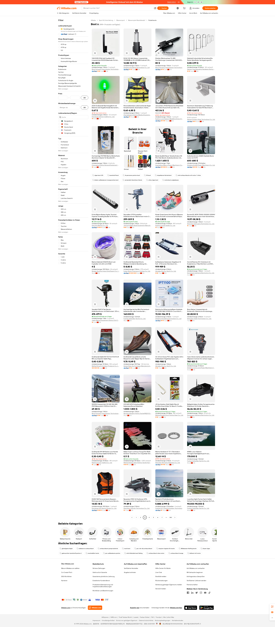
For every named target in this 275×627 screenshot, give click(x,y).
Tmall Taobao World (125, 617)
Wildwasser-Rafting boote (188, 548)
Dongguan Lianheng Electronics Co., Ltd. (200, 273)
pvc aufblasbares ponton (112, 553)
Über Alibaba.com (67, 564)
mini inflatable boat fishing (134, 553)
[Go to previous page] (132, 517)
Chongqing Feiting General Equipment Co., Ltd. (106, 165)
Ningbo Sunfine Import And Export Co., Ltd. (106, 271)
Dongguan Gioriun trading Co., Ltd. (103, 117)
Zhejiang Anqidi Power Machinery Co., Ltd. (201, 165)
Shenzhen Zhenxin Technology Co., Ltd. (137, 508)
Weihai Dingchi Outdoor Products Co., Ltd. (106, 366)
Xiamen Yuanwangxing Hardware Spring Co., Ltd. (201, 69)
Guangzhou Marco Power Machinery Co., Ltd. (169, 165)
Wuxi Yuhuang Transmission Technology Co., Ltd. (106, 69)
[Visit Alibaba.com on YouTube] (205, 592)
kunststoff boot (114, 175)
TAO (152, 617)
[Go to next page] (175, 517)
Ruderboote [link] (152, 20)
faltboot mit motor (195, 553)
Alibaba (93, 20)
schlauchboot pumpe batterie (109, 548)
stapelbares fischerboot (164, 175)
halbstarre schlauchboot (86, 548)
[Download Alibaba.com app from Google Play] (206, 608)
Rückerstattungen (161, 580)
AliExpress (105, 617)
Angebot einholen (130, 572)
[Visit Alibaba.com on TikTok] (209, 592)
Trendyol (158, 617)
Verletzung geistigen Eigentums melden (168, 584)
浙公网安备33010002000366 (173, 624)
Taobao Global (144, 617)
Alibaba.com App (176, 608)
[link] (272, 606)
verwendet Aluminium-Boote (133, 180)
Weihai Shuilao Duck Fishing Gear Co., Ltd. (169, 415)
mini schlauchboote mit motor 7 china (189, 175)
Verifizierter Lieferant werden (196, 580)
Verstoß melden (160, 589)
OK (84, 98)
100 (171, 517)
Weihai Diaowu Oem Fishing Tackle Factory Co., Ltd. (137, 462)
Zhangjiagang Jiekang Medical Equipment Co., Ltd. (137, 115)
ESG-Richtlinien (66, 576)
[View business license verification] (157, 624)
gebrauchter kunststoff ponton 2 (72, 553)
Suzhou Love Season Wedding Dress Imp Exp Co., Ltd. (169, 119)
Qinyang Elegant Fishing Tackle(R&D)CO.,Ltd (137, 413)
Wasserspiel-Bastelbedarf (136, 20)
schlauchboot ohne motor (156, 553)
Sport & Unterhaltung (106, 20)
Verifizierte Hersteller (131, 568)
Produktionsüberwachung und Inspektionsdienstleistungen (103, 585)
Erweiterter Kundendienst (101, 580)
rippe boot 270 (98, 175)
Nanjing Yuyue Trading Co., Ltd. (102, 462)
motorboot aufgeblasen (171, 180)
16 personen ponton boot (132, 175)
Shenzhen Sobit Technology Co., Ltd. (199, 318)
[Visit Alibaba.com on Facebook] (188, 592)
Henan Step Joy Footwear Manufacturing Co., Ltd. (137, 366)
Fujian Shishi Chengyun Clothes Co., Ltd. (137, 271)
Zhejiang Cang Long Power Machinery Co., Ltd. (201, 368)
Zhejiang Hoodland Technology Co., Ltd (137, 67)
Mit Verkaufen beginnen (195, 572)
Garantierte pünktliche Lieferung (104, 576)
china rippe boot (153, 180)
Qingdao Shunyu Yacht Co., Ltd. (165, 271)
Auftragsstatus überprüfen (196, 576)
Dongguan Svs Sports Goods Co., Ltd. (104, 508)
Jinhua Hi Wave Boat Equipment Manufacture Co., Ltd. (137, 225)
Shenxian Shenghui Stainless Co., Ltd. (167, 462)
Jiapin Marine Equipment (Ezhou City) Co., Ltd (106, 320)
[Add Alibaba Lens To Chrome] (95, 608)
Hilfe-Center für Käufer (163, 568)
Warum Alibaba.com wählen (70, 568)
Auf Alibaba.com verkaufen (196, 568)
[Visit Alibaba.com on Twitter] (196, 592)
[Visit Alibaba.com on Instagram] (201, 592)
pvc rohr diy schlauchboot (144, 548)
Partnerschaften (192, 584)
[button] (155, 8)
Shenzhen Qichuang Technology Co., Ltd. (200, 224)
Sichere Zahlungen (99, 568)
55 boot (148, 175)
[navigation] (73, 269)
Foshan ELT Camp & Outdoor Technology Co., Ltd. (169, 508)
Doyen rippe (206, 548)
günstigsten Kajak (67, 548)
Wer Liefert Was (168, 617)
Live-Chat (158, 572)
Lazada (135, 617)
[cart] (184, 8)
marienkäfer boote (93, 553)
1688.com (113, 617)
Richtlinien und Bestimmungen (103, 590)
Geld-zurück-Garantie (100, 572)
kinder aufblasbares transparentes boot (106, 180)
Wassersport (120, 20)
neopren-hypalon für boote (166, 548)
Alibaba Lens (65, 608)
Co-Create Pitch (66, 572)
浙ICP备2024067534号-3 (192, 624)
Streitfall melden (160, 576)
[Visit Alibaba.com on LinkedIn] (192, 592)
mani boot (127, 548)
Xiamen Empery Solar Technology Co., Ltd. (201, 119)
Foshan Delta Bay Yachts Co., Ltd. (135, 318)
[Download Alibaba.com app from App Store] (190, 608)
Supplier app (134, 608)
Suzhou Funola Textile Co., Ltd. (165, 225)
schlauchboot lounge (177, 553)
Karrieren (64, 580)
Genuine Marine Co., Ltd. (100, 225)
